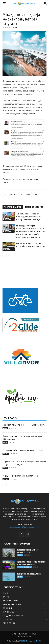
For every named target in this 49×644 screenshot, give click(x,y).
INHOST (38, 641)
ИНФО (5, 428)
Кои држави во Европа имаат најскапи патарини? (23, 450)
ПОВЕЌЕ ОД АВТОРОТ (33, 207)
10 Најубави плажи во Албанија (29, 574)
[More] (36, 194)
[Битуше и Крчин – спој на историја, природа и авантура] (9, 246)
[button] (4, 3)
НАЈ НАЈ (5, 454)
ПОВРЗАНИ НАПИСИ (12, 207)
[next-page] (8, 255)
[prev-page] (4, 255)
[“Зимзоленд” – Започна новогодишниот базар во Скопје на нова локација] (9, 216)
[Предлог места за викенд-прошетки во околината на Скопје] (9, 565)
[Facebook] (21, 534)
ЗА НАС (13, 634)
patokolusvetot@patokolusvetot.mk (24, 527)
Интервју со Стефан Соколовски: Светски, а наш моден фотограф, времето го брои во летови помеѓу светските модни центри (30, 231)
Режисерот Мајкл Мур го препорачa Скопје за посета (24, 425)
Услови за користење (25, 637)
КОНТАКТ (33, 634)
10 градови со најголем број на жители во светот (22, 476)
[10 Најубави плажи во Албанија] (9, 577)
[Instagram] (27, 534)
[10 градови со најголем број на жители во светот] (9, 553)
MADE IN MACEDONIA (7, 219)
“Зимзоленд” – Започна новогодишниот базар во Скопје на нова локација (28, 216)
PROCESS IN (23, 641)
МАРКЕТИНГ (22, 634)
